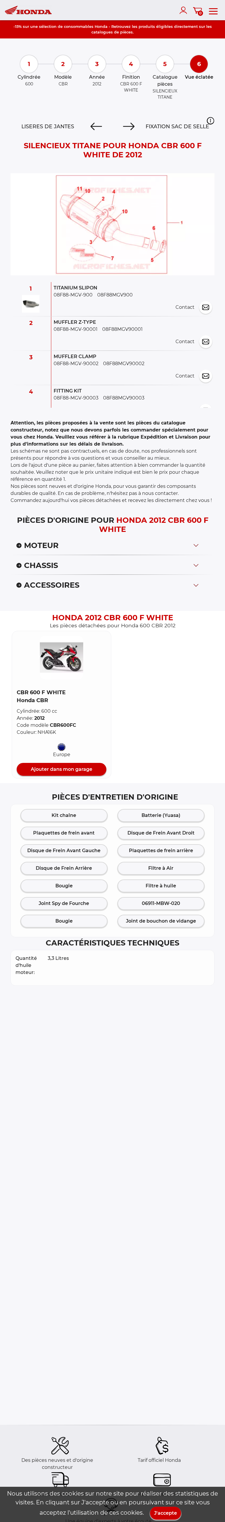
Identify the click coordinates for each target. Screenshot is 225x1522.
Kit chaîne (64, 815)
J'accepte (165, 1513)
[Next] (128, 127)
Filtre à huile (161, 886)
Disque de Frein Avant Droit (161, 833)
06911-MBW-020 (161, 903)
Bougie (64, 886)
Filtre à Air (160, 868)
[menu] (213, 10)
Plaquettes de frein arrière (161, 850)
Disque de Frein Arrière (64, 868)
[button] (210, 120)
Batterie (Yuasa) (161, 815)
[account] (185, 10)
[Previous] (96, 127)
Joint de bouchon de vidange (161, 921)
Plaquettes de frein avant (64, 833)
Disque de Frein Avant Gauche (63, 850)
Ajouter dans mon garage (61, 769)
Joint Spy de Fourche (64, 903)
